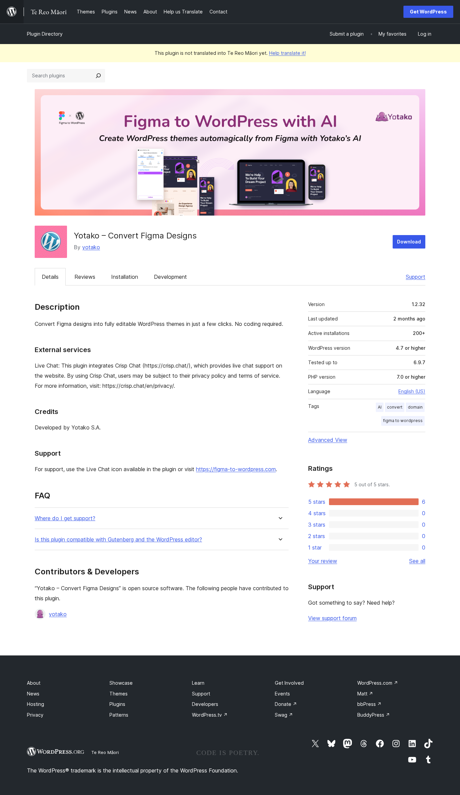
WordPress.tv (210, 715)
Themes (118, 693)
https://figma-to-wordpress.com (236, 469)
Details (50, 276)
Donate (286, 704)
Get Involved (289, 683)
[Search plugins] (98, 75)
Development (170, 276)
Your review (322, 561)
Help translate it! (287, 53)
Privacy (35, 715)
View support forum (332, 618)
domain (415, 407)
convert (394, 407)
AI (380, 407)
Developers (205, 704)
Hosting (35, 704)
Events (282, 693)
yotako (91, 247)
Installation (124, 276)
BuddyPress (373, 715)
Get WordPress (428, 11)
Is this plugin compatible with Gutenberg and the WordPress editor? (118, 539)
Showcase (121, 683)
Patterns (118, 715)
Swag (284, 715)
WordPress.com (377, 683)
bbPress (369, 704)
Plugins (117, 704)
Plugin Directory (45, 34)
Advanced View (327, 440)
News (33, 693)
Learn (198, 683)
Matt (365, 693)
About (33, 683)
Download (409, 241)
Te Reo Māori (105, 752)
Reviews (84, 276)
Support (415, 276)
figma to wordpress (403, 420)
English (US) (411, 391)
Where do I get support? (65, 518)
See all (417, 561)
